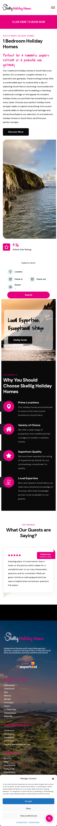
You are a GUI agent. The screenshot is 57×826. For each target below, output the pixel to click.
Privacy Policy (34, 822)
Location (18, 272)
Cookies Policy (22, 822)
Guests (18, 285)
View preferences (28, 816)
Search (28, 295)
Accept (28, 801)
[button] (53, 778)
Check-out (41, 279)
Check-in (19, 279)
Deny (28, 808)
